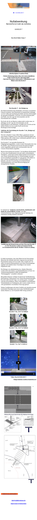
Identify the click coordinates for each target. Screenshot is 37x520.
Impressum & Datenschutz (18, 503)
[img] (18, 5)
